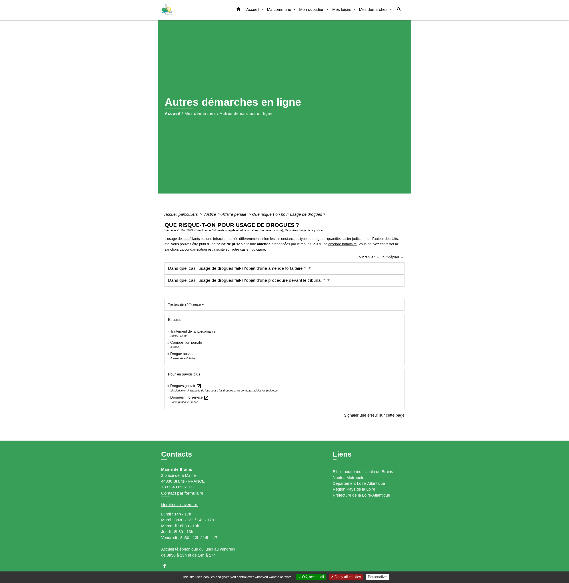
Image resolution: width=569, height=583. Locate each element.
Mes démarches (200, 113)
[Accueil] (189, 10)
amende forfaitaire (342, 244)
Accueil (172, 113)
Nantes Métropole (348, 477)
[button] (238, 10)
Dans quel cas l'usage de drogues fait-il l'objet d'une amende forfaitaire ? (237, 268)
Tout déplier (393, 257)
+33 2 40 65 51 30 (177, 487)
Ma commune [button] (279, 9)
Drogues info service (189, 397)
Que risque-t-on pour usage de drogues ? (288, 214)
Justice (210, 214)
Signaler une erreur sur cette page (374, 415)
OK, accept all (312, 577)
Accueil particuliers (181, 214)
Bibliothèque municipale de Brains (363, 471)
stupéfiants (191, 239)
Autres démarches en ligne (246, 113)
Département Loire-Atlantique (359, 483)
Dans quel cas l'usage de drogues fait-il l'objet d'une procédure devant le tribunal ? (247, 280)
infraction (220, 239)
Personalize (377, 577)
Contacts (176, 454)
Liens (342, 454)
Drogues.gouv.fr (185, 386)
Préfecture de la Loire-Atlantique (361, 495)
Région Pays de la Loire (354, 489)
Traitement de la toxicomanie (193, 331)
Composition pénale (186, 342)
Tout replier (368, 257)
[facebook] (166, 566)
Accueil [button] (253, 9)
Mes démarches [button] (374, 9)
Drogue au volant (183, 354)
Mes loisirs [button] (342, 9)
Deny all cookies (347, 577)
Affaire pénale (234, 214)
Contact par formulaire (182, 493)
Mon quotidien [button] (312, 9)
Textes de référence (184, 305)
